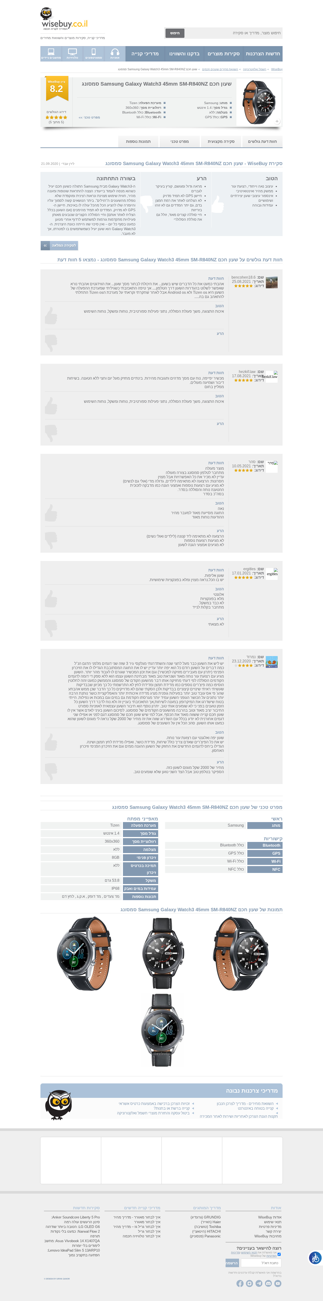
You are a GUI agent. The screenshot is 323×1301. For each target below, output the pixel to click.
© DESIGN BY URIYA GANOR (57, 1279)
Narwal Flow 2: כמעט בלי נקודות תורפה (75, 1233)
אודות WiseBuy (269, 1217)
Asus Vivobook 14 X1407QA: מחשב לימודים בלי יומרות (72, 1243)
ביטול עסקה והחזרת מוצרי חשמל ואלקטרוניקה (153, 1113)
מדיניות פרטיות (270, 1227)
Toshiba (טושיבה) (207, 1227)
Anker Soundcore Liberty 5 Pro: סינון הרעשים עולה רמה (75, 1219)
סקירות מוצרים (75, 38)
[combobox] (234, 33)
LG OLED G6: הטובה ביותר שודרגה (73, 1227)
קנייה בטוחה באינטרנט (256, 1108)
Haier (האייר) (211, 1222)
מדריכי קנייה (96, 38)
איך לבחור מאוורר (147, 1222)
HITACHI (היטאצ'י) (206, 1231)
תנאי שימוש (272, 1222)
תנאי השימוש (249, 1252)
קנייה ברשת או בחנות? (172, 1108)
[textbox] (261, 1263)
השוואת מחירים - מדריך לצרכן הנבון (245, 1104)
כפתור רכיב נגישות (315, 1258)
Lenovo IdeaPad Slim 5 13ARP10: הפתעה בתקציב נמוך (73, 1252)
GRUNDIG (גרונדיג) (206, 1217)
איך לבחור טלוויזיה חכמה (141, 1236)
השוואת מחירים (51, 38)
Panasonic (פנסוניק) (205, 1236)
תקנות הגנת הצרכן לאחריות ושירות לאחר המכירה (239, 1116)
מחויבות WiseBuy (267, 1236)
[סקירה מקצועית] (56, 100)
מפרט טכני (92, 117)
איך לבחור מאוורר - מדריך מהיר (136, 1217)
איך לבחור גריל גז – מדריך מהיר (136, 1227)
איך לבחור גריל (149, 1231)
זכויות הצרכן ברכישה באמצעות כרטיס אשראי (154, 1104)
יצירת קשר (273, 1231)
